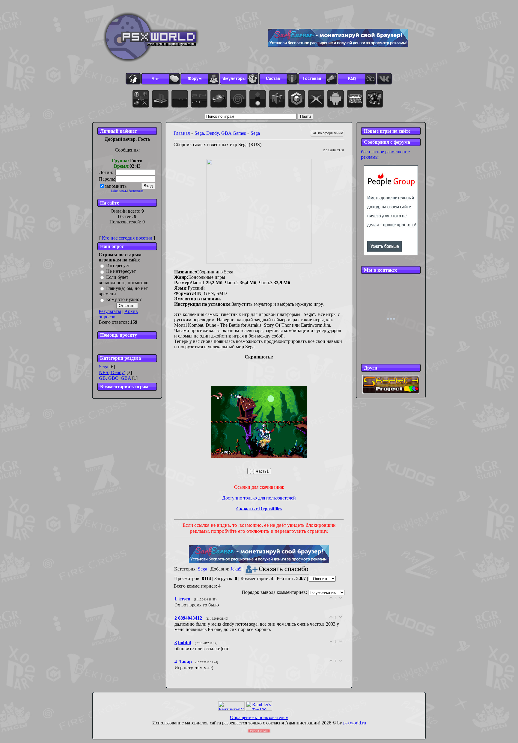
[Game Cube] (296, 99)
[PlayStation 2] (179, 99)
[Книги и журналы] (374, 99)
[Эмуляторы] (239, 78)
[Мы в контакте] (384, 78)
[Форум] (199, 78)
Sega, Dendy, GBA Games (220, 133)
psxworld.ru (354, 722)
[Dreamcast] (238, 99)
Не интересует (121, 271)
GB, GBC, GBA (115, 378)
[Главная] (133, 78)
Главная (182, 133)
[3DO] (257, 99)
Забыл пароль (119, 190)
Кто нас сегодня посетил (127, 237)
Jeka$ (236, 568)
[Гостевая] (317, 78)
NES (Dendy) (112, 372)
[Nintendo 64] (277, 99)
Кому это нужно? (123, 299)
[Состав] (278, 78)
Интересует (118, 265)
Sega (103, 366)
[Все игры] (140, 99)
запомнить (116, 186)
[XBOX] (316, 99)
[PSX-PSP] (199, 99)
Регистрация (136, 190)
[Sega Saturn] (218, 99)
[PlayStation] (160, 99)
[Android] (335, 99)
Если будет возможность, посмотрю (123, 280)
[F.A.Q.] (357, 78)
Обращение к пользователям (259, 717)
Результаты (110, 311)
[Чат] (160, 78)
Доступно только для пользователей (259, 497)
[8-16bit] (355, 99)
